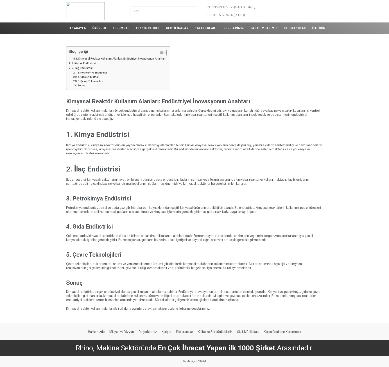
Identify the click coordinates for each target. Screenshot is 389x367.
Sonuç (81, 85)
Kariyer (167, 332)
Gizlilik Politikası (248, 332)
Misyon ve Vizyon (121, 332)
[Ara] (194, 11)
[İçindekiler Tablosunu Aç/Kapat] (160, 52)
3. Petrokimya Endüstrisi (92, 72)
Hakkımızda (96, 332)
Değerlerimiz (148, 332)
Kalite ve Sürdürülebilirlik (215, 332)
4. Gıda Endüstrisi (88, 76)
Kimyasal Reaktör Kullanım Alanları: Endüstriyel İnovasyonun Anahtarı (121, 58)
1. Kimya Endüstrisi (84, 63)
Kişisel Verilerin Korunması (282, 332)
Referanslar (184, 332)
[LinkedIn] (295, 11)
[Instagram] (304, 11)
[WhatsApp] (286, 11)
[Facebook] (313, 11)
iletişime (185, 308)
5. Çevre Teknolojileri (90, 81)
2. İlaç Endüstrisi (82, 68)
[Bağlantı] (85, 11)
